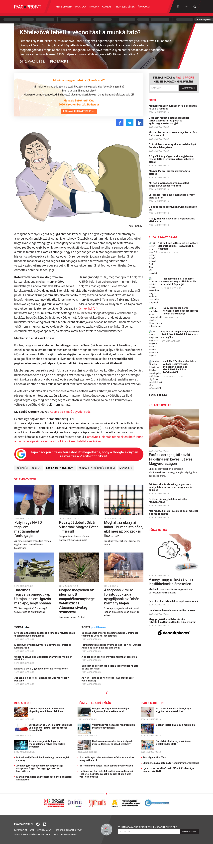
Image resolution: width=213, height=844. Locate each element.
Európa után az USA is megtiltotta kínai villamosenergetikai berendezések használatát (50, 728)
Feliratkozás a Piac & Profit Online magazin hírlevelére (147, 827)
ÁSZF (31, 830)
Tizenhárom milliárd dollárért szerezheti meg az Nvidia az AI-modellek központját (178, 281)
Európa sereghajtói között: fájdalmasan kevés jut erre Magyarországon (170, 459)
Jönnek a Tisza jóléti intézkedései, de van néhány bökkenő (41, 679)
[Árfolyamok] (186, 7)
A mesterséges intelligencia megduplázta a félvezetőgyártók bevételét (47, 744)
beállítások (52, 834)
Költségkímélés (160, 405)
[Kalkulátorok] (178, 6)
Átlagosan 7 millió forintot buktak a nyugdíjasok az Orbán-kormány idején (122, 596)
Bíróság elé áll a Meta (155, 757)
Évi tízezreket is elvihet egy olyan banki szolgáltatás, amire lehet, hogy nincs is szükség (170, 487)
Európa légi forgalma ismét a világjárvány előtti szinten (172, 196)
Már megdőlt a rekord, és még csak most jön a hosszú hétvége (174, 512)
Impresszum (20, 830)
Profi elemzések (124, 6)
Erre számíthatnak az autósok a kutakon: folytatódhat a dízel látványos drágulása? (44, 634)
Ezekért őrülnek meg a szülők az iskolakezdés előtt (173, 742)
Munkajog (125, 468)
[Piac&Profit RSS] (44, 824)
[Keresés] (195, 7)
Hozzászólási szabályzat (68, 830)
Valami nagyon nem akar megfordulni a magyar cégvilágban (113, 726)
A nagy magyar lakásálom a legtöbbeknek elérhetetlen (172, 220)
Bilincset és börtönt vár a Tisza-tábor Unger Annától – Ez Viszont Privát (111, 667)
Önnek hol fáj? (88, 308)
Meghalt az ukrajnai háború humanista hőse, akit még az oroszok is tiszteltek (123, 529)
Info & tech (22, 703)
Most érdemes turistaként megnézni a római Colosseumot (173, 134)
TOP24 (22, 627)
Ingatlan (80, 6)
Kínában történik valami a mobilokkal (176, 725)
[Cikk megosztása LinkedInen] (139, 122)
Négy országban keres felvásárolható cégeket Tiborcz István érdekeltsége (180, 311)
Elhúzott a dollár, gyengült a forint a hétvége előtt (41, 668)
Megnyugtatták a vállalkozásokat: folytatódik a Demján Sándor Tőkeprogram (173, 621)
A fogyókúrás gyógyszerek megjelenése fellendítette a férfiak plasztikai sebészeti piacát (171, 159)
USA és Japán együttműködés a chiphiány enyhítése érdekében (46, 710)
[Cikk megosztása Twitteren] (129, 122)
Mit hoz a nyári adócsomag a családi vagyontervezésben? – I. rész (169, 184)
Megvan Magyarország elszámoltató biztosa (169, 172)
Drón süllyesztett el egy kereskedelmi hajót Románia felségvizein (173, 146)
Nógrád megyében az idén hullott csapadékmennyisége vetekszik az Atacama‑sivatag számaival (77, 601)
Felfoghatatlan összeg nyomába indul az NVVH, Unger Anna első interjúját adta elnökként (111, 646)
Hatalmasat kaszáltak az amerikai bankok (172, 610)
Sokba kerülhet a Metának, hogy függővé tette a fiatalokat (173, 710)
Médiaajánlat (44, 830)
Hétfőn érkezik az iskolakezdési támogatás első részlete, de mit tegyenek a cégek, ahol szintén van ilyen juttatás (106, 774)
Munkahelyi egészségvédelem (97, 468)
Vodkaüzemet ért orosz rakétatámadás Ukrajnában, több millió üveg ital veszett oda (110, 634)
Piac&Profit (59, 61)
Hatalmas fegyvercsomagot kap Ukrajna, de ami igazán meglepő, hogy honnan (33, 596)
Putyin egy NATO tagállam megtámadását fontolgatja (28, 529)
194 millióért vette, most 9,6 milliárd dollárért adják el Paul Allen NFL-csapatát (178, 246)
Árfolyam (144, 6)
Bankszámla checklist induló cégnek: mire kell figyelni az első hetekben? (112, 742)
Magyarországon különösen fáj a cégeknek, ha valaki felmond (173, 107)
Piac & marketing (153, 703)
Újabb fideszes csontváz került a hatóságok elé (173, 208)
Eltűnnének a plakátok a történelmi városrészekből (171, 763)
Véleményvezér (25, 479)
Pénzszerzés (158, 529)
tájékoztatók (36, 834)
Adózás (106, 6)
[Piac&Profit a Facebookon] (38, 824)
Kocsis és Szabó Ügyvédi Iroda (70, 411)
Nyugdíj (94, 6)
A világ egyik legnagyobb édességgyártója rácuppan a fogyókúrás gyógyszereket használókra (39, 768)
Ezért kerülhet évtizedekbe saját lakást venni (173, 601)
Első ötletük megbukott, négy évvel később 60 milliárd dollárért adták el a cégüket (179, 334)
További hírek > (158, 395)
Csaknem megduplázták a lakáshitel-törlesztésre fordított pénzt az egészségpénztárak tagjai (169, 120)
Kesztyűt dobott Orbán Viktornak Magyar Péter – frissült (78, 526)
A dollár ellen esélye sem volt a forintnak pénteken (109, 657)
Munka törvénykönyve (60, 468)
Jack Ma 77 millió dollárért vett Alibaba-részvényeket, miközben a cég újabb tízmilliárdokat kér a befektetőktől (180, 367)
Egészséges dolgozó (28, 468)
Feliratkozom (188, 88)
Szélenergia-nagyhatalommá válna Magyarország (168, 500)
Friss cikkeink (64, 6)
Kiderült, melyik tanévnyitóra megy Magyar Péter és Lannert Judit (42, 646)
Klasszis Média (69, 834)
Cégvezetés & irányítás (94, 703)
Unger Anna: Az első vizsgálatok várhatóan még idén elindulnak (43, 658)
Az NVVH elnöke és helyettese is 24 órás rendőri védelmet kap (108, 679)
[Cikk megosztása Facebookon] (119, 122)
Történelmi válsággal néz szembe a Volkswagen (106, 765)
